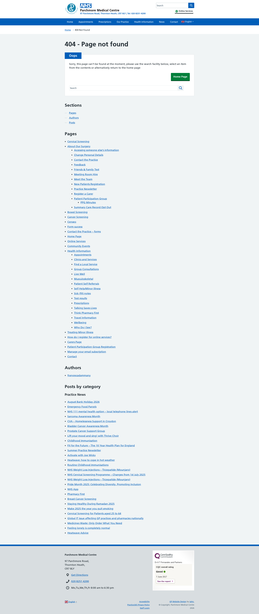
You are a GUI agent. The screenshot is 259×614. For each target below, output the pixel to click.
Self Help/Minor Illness (87, 288)
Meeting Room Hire (86, 174)
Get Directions (79, 575)
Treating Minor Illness (80, 332)
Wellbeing (80, 322)
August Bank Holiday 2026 (83, 401)
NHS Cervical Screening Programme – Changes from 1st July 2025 (106, 474)
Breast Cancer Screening (81, 498)
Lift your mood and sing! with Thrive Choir (93, 435)
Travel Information (85, 317)
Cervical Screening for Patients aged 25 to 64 (94, 513)
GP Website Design (178, 601)
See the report (164, 581)
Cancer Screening (77, 217)
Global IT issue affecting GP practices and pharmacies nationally (105, 518)
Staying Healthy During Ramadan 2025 (91, 503)
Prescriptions (105, 21)
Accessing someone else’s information (96, 150)
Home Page (180, 76)
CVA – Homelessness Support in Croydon (91, 421)
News (161, 21)
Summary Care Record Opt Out (92, 207)
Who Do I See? (83, 327)
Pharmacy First (76, 494)
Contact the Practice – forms (84, 231)
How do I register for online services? (89, 337)
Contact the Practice (86, 159)
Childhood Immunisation (82, 440)
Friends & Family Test (86, 169)
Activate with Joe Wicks (81, 455)
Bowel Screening (77, 212)
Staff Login (145, 608)
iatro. (192, 601)
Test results (80, 298)
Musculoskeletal (83, 278)
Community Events (78, 246)
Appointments (86, 21)
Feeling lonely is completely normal (88, 528)
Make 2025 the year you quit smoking (90, 508)
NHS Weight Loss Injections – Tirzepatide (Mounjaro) (98, 469)
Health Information (144, 21)
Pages (72, 112)
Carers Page (74, 342)
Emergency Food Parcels (81, 406)
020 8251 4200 (80, 581)
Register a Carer (83, 193)
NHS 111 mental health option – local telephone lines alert (102, 411)
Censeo (71, 221)
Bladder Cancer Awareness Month (87, 426)
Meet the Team (83, 179)
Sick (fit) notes (82, 293)
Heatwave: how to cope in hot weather (91, 460)
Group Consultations (86, 269)
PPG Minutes (88, 202)
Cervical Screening (78, 141)
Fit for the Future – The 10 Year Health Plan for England (101, 445)
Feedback (80, 164)
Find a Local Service (85, 264)
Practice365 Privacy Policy (138, 605)
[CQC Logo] (164, 558)
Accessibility (144, 601)
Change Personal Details (88, 155)
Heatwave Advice (77, 532)
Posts (72, 122)
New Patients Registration (89, 184)
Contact (174, 21)
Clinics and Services (85, 259)
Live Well (79, 274)
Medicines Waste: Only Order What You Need (94, 523)
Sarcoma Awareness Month (83, 416)
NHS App (72, 489)
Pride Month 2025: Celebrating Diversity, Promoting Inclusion (104, 484)
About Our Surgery (78, 146)
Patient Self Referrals (86, 283)
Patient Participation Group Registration (91, 346)
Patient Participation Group (90, 198)
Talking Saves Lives (85, 308)
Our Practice (123, 21)
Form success (74, 226)
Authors (74, 117)
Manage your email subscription (86, 351)
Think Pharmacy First (86, 312)
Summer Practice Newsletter (84, 450)
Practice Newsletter (85, 189)
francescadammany (79, 375)
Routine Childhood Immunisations (87, 464)
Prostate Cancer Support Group (86, 431)
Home (70, 21)
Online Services (76, 241)
